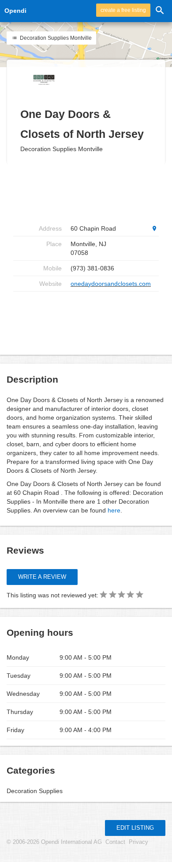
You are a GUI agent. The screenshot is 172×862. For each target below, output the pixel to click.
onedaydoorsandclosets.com (111, 283)
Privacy (138, 842)
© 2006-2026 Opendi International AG (54, 842)
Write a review (42, 576)
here (114, 510)
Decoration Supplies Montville (55, 38)
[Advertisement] (86, 320)
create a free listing (123, 10)
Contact (115, 842)
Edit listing (135, 827)
